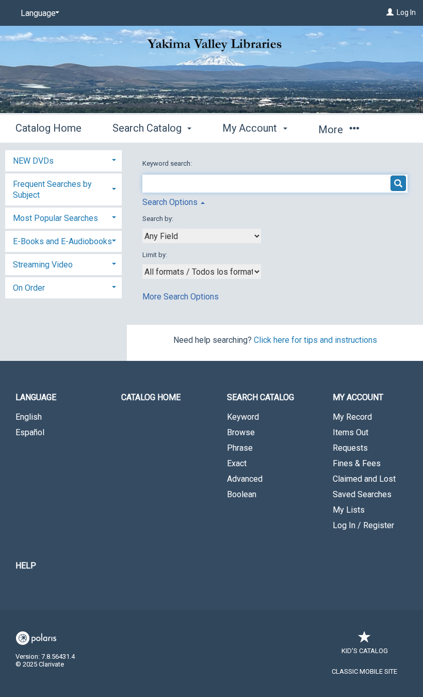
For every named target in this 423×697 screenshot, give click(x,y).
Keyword (243, 417)
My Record (352, 417)
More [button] (332, 129)
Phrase (240, 448)
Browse (241, 432)
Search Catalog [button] (148, 128)
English (28, 417)
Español (29, 432)
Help (25, 566)
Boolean (241, 494)
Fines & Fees (357, 463)
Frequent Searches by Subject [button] (52, 189)
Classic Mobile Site (364, 671)
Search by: (158, 219)
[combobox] (201, 236)
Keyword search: (167, 163)
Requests (350, 448)
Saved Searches (362, 494)
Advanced (245, 479)
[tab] (63, 159)
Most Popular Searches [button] (55, 218)
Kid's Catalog (364, 651)
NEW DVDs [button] (33, 161)
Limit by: (155, 255)
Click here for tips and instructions (315, 340)
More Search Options (180, 297)
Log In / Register (363, 525)
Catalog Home (48, 128)
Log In (406, 12)
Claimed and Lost (364, 479)
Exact (237, 463)
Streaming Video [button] (43, 265)
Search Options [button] (171, 202)
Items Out (350, 432)
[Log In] (390, 12)
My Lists (349, 510)
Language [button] (35, 397)
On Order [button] (29, 288)
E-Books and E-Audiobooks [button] (62, 241)
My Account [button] (251, 128)
